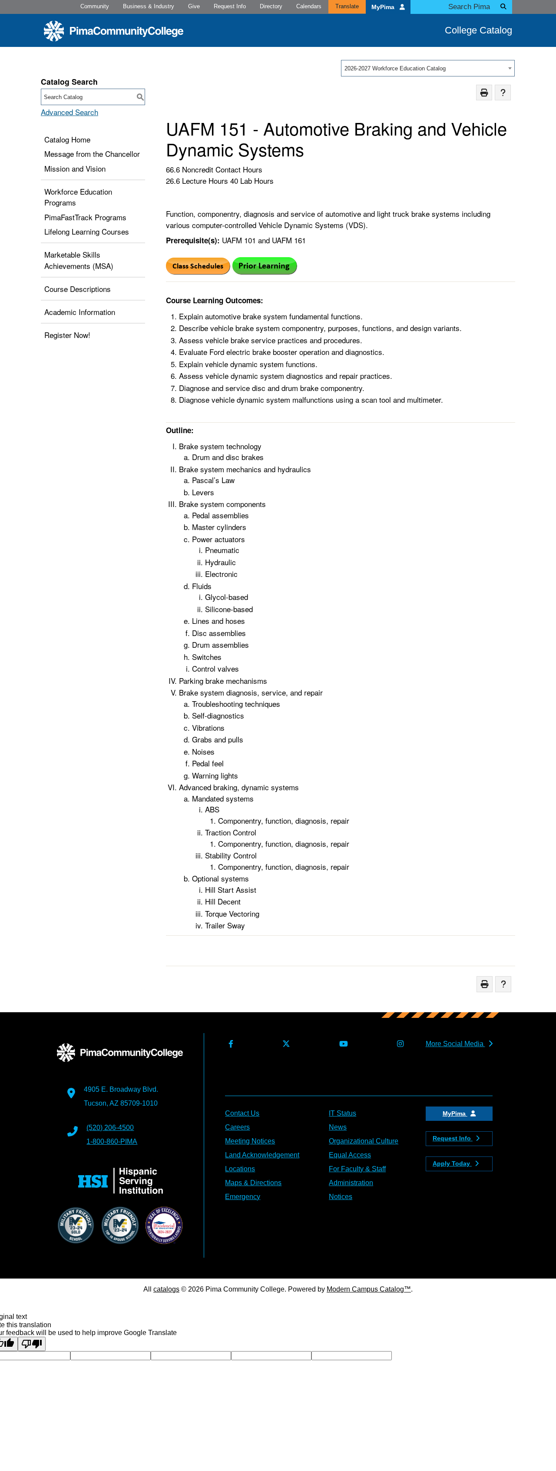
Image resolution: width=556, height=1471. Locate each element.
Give (194, 6)
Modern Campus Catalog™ (369, 1289)
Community (94, 6)
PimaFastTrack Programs (85, 217)
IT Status (342, 1113)
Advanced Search (69, 111)
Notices (340, 1196)
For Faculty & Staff (357, 1169)
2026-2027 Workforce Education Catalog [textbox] (395, 68)
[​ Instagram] (398, 1044)
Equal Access (350, 1155)
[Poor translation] (32, 1344)
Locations (240, 1169)
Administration (351, 1182)
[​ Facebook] (229, 1044)
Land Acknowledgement (262, 1155)
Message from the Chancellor (92, 153)
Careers (237, 1127)
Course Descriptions (77, 288)
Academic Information (79, 311)
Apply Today (452, 1163)
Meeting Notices (250, 1141)
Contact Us (242, 1113)
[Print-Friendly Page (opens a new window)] (484, 93)
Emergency (242, 1196)
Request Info (230, 6)
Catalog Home (67, 139)
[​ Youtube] (342, 1044)
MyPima (383, 7)
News (338, 1127)
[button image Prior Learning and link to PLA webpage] (264, 271)
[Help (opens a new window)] (503, 93)
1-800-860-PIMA (111, 1141)
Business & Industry (148, 6)
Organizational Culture (363, 1141)
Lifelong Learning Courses (86, 231)
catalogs (166, 1289)
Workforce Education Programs (78, 197)
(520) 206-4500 (110, 1127)
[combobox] (428, 68)
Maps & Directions (253, 1182)
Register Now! (67, 334)
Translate (347, 6)
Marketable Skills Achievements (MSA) (78, 260)
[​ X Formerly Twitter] (284, 1044)
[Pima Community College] (113, 31)
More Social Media (455, 1043)
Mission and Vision (75, 168)
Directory (271, 6)
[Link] (198, 271)
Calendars (308, 6)
